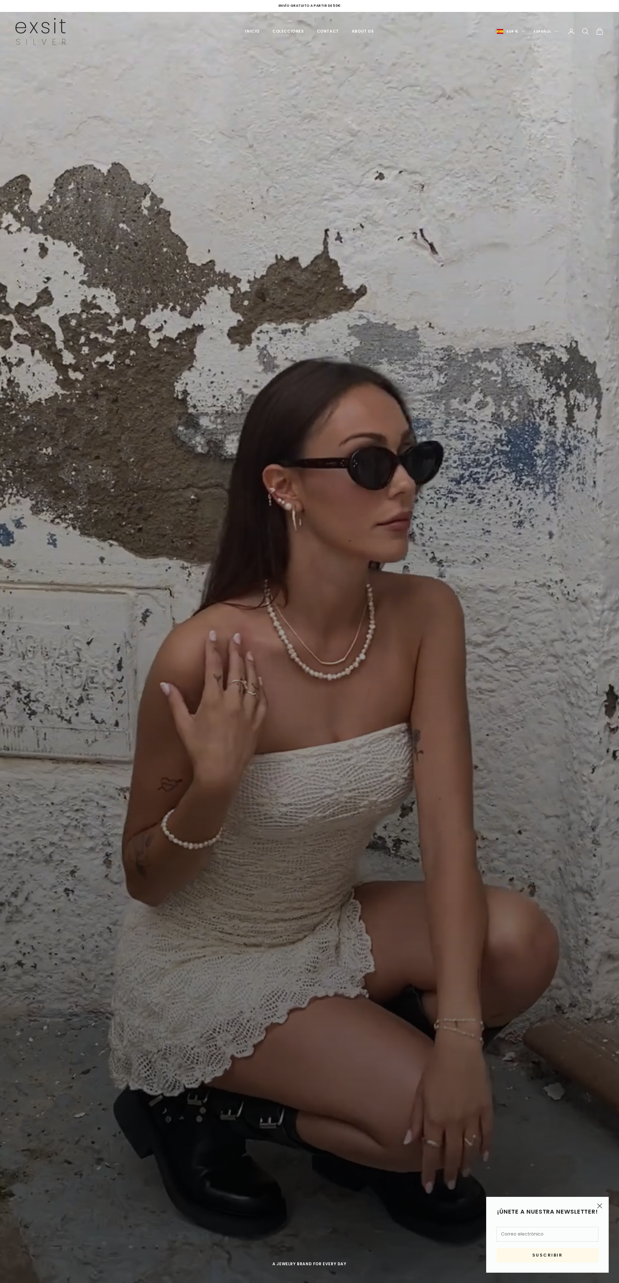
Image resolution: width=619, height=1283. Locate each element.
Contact (328, 31)
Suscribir (547, 1255)
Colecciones (288, 31)
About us (363, 31)
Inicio (252, 31)
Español (542, 31)
